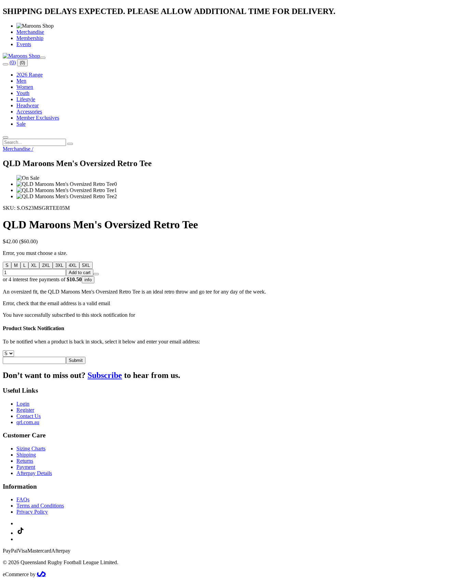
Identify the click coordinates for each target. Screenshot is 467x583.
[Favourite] (96, 274)
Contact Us (28, 416)
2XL (46, 265)
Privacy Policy (32, 512)
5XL (86, 265)
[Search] (5, 64)
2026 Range (29, 75)
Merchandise (30, 32)
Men (21, 81)
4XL (73, 265)
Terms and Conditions (40, 506)
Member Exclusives (37, 118)
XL (34, 265)
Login (22, 404)
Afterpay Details (34, 473)
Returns (24, 461)
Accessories (29, 111)
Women (24, 87)
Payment (25, 467)
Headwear (27, 105)
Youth (22, 93)
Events (23, 44)
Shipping (26, 455)
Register (25, 410)
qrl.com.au (27, 422)
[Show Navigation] (42, 58)
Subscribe (105, 375)
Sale (21, 124)
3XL (59, 265)
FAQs (22, 499)
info (88, 279)
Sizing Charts (30, 448)
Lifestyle (25, 99)
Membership (29, 38)
